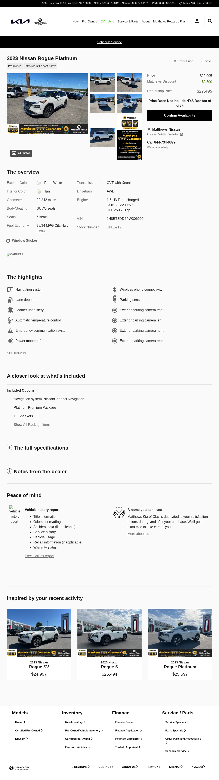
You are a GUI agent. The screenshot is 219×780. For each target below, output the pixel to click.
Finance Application (127, 730)
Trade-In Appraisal (126, 747)
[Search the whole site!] (210, 21)
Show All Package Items (32, 424)
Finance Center (125, 722)
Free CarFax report (39, 556)
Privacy (152, 766)
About (146, 21)
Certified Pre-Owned (27, 730)
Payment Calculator (127, 738)
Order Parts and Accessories (183, 738)
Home (19, 722)
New (75, 21)
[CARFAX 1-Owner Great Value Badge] (15, 254)
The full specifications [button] (41, 448)
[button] (72, 66)
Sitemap (175, 766)
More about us (138, 534)
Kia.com (20, 738)
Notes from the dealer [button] (40, 471)
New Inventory (74, 722)
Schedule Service (109, 42)
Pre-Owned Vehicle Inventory (83, 730)
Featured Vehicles (76, 747)
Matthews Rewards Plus (169, 21)
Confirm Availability (179, 115)
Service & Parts (128, 21)
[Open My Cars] (196, 21)
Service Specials (175, 722)
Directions (79, 766)
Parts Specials (174, 730)
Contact (105, 766)
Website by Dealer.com (19, 768)
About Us (129, 766)
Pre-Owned (89, 21)
